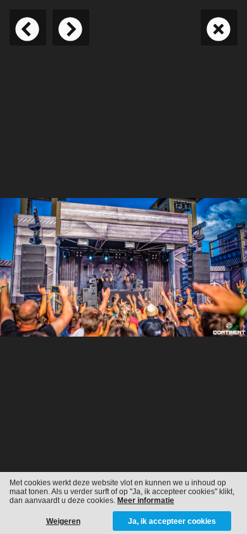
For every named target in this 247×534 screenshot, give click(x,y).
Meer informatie (145, 500)
